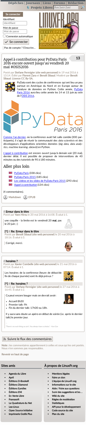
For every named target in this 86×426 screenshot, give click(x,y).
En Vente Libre (16, 396)
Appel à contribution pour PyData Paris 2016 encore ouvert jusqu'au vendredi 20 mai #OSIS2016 (36, 63)
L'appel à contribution (15, 153)
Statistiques (58, 403)
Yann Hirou (21, 215)
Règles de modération (63, 399)
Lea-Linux (14, 407)
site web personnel (47, 72)
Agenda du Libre (17, 374)
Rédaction (76, 3)
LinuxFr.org (59, 29)
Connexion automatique (19, 36)
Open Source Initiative (20, 410)
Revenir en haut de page (15, 354)
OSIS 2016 (28, 96)
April (11, 377)
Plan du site (58, 414)
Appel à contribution (25, 185)
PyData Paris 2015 (25, 177)
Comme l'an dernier (14, 137)
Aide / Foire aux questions (65, 388)
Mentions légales (61, 374)
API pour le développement (66, 407)
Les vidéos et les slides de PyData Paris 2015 (40, 181)
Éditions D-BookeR (19, 381)
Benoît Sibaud (47, 75)
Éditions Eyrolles (17, 388)
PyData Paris (21, 173)
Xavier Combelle (24, 264)
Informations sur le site (64, 385)
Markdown (15, 197)
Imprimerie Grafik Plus (20, 414)
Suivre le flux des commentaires (29, 339)
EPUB (31, 197)
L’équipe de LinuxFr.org (64, 381)
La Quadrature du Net (20, 403)
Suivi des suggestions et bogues (68, 392)
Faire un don (58, 377)
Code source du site (62, 410)
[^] (6, 231)
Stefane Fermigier (25, 72)
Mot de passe (10, 28)
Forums (59, 3)
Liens (47, 3)
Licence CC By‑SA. (22, 78)
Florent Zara (29, 75)
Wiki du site (58, 396)
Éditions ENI (15, 392)
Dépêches (15, 3)
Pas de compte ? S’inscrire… (20, 48)
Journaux (33, 3)
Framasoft (14, 399)
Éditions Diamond (18, 385)
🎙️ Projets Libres (39, 7)
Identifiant (9, 19)
